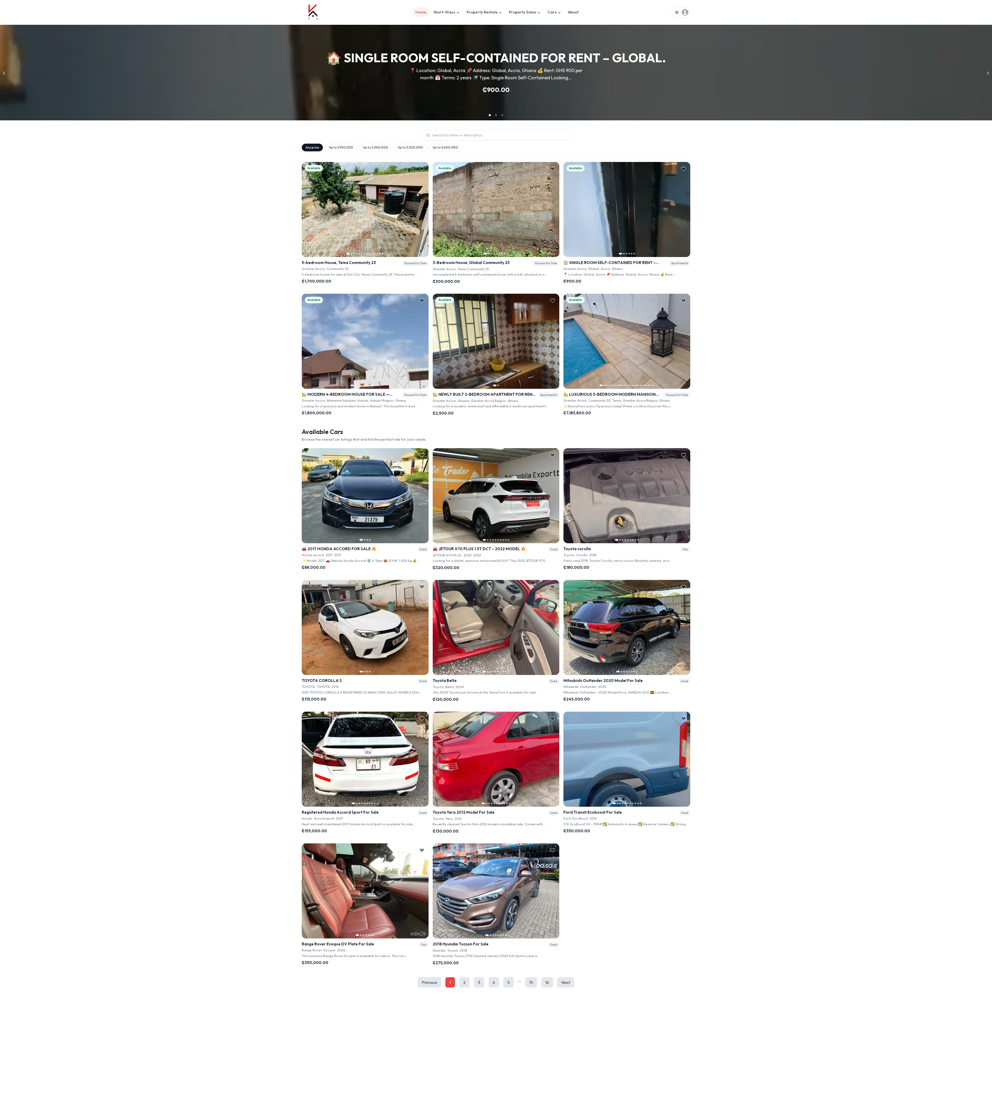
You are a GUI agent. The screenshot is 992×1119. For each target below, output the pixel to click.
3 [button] (479, 982)
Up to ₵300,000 (410, 147)
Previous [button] (429, 982)
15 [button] (531, 982)
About (573, 12)
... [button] (519, 980)
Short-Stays (444, 12)
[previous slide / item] (3, 72)
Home (420, 12)
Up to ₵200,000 (375, 147)
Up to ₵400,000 (445, 147)
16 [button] (547, 982)
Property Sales (522, 12)
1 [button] (450, 982)
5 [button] (508, 982)
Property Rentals (482, 12)
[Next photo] (423, 209)
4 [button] (494, 982)
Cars (551, 12)
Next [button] (565, 982)
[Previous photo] (307, 209)
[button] (490, 115)
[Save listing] (421, 168)
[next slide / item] (988, 72)
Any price (312, 147)
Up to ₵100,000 (341, 147)
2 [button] (464, 982)
